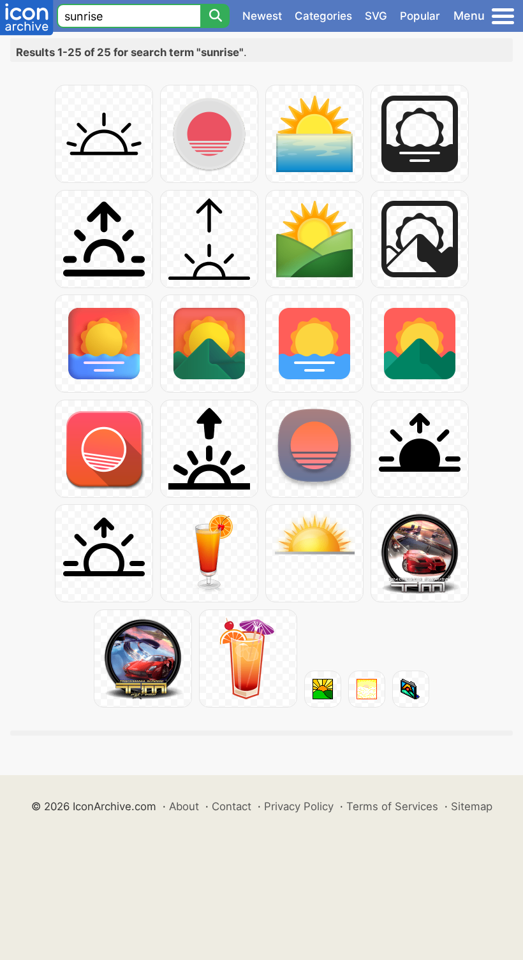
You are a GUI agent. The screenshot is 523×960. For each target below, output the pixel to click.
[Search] (215, 16)
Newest (262, 16)
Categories (323, 16)
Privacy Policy (299, 806)
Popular (420, 16)
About (184, 806)
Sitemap (471, 806)
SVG (376, 16)
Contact (231, 806)
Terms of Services (392, 806)
